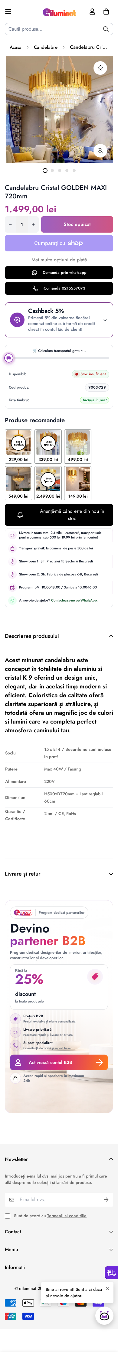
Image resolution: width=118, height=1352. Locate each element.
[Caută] (105, 29)
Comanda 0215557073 (64, 288)
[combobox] (59, 29)
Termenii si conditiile (67, 1216)
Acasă (15, 47)
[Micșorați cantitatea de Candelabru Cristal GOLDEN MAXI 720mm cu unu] (10, 224)
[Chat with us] (104, 1316)
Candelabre (45, 47)
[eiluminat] (59, 11)
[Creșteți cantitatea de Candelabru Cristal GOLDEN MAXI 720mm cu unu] (33, 224)
